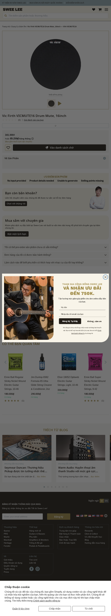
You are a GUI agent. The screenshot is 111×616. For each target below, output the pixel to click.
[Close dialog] (105, 277)
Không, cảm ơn (94, 321)
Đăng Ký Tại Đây (70, 321)
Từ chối (89, 608)
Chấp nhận (54, 608)
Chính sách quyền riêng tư (46, 601)
